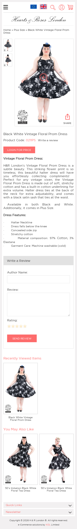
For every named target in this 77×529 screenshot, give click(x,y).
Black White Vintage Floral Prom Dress (20, 418)
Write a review (48, 140)
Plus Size (19, 29)
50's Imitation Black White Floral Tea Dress (20, 489)
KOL (48, 524)
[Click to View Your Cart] (70, 7)
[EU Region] (33, 6)
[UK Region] (43, 6)
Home (7, 29)
